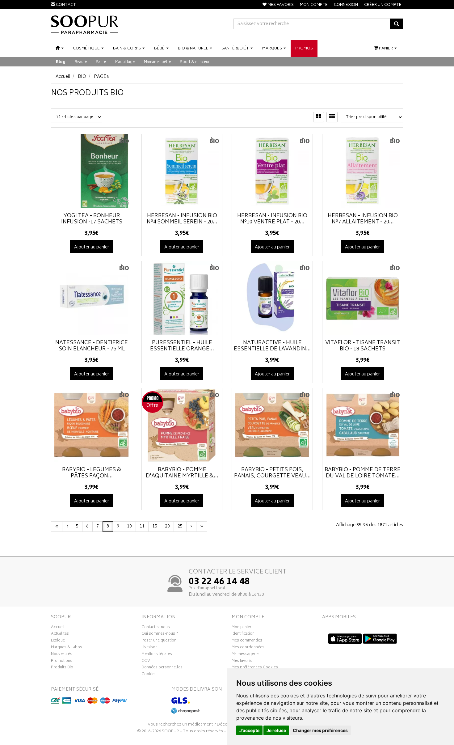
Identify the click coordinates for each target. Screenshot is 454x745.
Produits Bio (62, 668)
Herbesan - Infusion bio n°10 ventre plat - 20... (272, 219)
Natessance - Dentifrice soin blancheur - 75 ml (91, 346)
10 (129, 526)
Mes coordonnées (248, 648)
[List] (332, 117)
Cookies (149, 675)
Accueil (63, 77)
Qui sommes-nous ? (159, 634)
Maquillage (125, 62)
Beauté (81, 62)
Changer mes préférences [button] (320, 730)
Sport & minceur (195, 62)
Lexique (58, 641)
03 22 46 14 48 (219, 582)
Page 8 (102, 77)
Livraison (149, 648)
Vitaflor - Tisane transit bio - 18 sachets (362, 346)
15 (154, 526)
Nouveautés (61, 655)
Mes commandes (247, 641)
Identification (243, 634)
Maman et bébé (157, 62)
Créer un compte (382, 5)
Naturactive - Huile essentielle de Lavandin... (272, 346)
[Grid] (318, 117)
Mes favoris (242, 661)
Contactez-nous (155, 628)
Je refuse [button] (276, 730)
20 (167, 526)
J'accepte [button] (249, 730)
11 (142, 526)
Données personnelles (162, 668)
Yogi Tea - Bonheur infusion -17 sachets (91, 219)
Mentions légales (156, 655)
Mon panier (241, 628)
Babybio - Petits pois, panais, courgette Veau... (272, 473)
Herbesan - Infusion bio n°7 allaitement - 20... (363, 219)
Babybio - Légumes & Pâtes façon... (91, 473)
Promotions (61, 661)
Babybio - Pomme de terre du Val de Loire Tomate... (363, 473)
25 (180, 526)
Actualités (60, 634)
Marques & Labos (66, 648)
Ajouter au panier (91, 247)
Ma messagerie (245, 655)
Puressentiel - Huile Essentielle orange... (182, 346)
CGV (145, 661)
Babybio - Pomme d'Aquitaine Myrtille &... (182, 473)
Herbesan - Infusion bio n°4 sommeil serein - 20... (182, 219)
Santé (101, 62)
